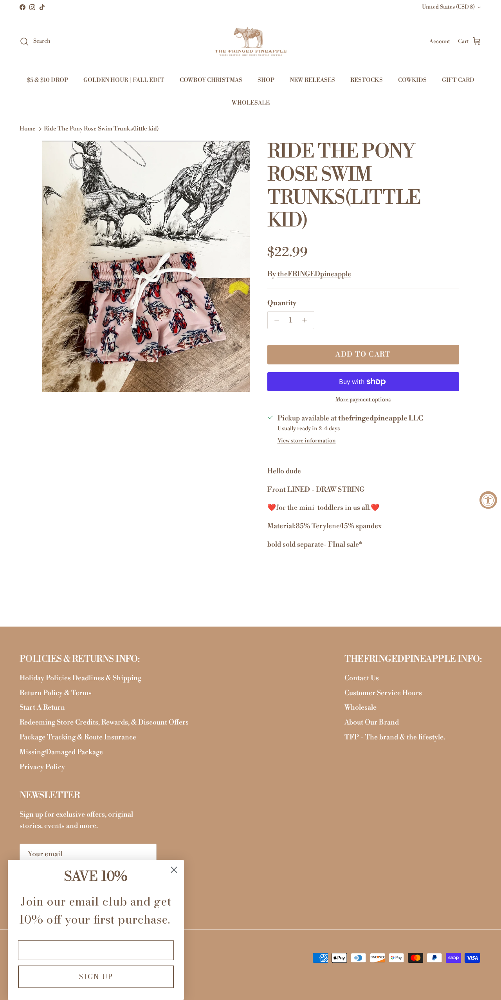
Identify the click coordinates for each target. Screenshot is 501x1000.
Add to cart (363, 354)
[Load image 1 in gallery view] (146, 266)
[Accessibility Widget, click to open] (488, 500)
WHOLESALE (251, 103)
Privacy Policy (42, 767)
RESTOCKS (366, 80)
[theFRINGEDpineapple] (251, 41)
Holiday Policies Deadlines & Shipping (80, 678)
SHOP (266, 80)
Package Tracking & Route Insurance (78, 737)
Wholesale (360, 707)
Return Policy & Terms (56, 692)
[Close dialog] (174, 870)
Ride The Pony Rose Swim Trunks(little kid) (101, 128)
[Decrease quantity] (275, 320)
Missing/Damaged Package (61, 752)
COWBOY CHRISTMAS (211, 80)
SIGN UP (96, 976)
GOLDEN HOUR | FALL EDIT (123, 80)
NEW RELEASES (312, 80)
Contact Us (361, 678)
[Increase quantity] (306, 320)
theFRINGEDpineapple (314, 274)
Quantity (281, 303)
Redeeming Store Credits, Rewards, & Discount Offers (104, 722)
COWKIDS (412, 80)
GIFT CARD (458, 80)
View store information (307, 440)
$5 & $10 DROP (47, 80)
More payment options (363, 400)
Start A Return (42, 707)
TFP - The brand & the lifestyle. (394, 737)
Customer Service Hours (383, 692)
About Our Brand (371, 722)
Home (28, 128)
